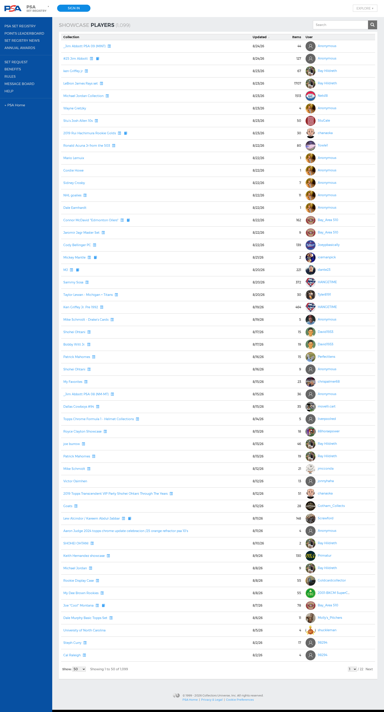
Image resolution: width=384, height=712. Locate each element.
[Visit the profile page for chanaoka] (311, 133)
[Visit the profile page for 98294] (311, 643)
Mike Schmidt (74, 469)
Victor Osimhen (75, 481)
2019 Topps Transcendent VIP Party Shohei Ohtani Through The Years (115, 494)
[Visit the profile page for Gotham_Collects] (311, 506)
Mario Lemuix (73, 158)
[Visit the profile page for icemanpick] (311, 258)
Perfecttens (326, 357)
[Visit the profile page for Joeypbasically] (311, 245)
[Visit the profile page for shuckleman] (311, 630)
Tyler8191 (324, 295)
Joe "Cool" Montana (78, 605)
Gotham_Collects (331, 506)
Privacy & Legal (212, 699)
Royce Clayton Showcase (82, 431)
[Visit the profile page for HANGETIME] (311, 282)
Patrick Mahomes (76, 357)
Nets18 (323, 96)
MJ (65, 270)
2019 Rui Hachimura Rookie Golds (89, 133)
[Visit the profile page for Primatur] (311, 556)
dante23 (324, 270)
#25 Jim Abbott (75, 59)
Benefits (12, 69)
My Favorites (72, 382)
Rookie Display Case (78, 581)
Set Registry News (22, 40)
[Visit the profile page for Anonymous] (311, 46)
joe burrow (71, 444)
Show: (67, 669)
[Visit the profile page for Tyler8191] (311, 295)
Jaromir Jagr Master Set (81, 233)
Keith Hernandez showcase (84, 556)
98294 (322, 643)
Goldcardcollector (332, 581)
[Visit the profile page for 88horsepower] (311, 432)
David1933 (325, 332)
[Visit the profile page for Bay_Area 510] (311, 220)
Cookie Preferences (240, 699)
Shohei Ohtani (74, 332)
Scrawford (326, 518)
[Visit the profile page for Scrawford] (311, 519)
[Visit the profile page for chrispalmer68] (311, 382)
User (309, 37)
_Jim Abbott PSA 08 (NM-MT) (86, 394)
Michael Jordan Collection (83, 96)
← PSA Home (14, 105)
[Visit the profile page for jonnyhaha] (311, 481)
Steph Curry (72, 643)
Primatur (324, 556)
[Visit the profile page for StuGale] (311, 121)
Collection (71, 37)
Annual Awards (19, 48)
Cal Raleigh (72, 655)
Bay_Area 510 (328, 220)
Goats (67, 506)
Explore (365, 8)
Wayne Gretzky (74, 108)
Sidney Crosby (74, 183)
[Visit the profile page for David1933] (311, 332)
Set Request (16, 62)
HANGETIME (327, 282)
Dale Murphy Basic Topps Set (85, 618)
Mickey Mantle (74, 257)
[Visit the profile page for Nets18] (311, 96)
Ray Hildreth (327, 71)
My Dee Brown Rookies (80, 593)
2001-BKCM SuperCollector (339, 593)
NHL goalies (72, 195)
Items (296, 37)
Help (8, 91)
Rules (10, 76)
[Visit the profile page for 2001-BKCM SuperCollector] (311, 593)
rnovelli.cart (327, 407)
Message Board (19, 84)
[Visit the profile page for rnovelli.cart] (311, 407)
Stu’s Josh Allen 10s (78, 121)
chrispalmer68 (329, 382)
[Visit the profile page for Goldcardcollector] (311, 581)
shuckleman (327, 630)
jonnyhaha (326, 481)
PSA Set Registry (20, 26)
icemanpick (327, 257)
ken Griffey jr (73, 71)
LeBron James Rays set (80, 83)
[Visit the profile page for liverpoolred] (311, 419)
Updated (260, 37)
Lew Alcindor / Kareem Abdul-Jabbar (91, 518)
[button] (38, 8)
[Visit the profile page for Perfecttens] (311, 357)
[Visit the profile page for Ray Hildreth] (311, 71)
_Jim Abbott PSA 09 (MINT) (84, 46)
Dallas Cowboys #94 (78, 407)
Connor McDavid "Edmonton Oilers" (90, 220)
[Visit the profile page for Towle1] (311, 146)
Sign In (74, 8)
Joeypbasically (329, 245)
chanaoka (325, 133)
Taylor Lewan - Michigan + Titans (88, 295)
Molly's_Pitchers (330, 618)
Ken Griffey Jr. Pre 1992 (80, 307)
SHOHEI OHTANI (75, 543)
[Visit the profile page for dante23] (311, 270)
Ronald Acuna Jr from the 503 (86, 146)
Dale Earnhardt (74, 208)
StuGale (324, 121)
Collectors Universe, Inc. (219, 695)
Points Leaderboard (24, 33)
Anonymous (327, 46)
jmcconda (326, 469)
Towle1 (323, 146)
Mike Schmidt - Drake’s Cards (85, 320)
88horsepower (329, 431)
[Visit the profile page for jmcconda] (311, 469)
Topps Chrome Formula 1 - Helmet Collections (98, 419)
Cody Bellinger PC (77, 245)
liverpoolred (327, 419)
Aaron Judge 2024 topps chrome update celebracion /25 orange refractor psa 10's (125, 531)
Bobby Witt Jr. (74, 344)
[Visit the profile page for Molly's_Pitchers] (311, 618)
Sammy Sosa (73, 282)
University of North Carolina (84, 630)
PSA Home (190, 699)
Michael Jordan (75, 568)
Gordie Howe (73, 170)
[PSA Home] (14, 8)
